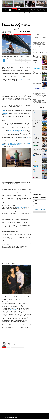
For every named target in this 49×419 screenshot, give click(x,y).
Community (35, 158)
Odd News (21, 12)
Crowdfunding (11, 34)
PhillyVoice (8, 10)
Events (37, 9)
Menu (3, 10)
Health (25, 9)
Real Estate (35, 121)
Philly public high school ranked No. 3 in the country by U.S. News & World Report (39, 40)
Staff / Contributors (35, 414)
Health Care (35, 174)
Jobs (34, 76)
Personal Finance (36, 142)
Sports (43, 9)
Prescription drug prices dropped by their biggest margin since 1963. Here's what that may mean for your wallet (40, 103)
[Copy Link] (30, 32)
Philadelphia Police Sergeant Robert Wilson (13, 143)
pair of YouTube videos (20, 207)
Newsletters (36, 12)
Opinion (13, 12)
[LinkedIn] (23, 32)
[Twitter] (22, 32)
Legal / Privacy (28, 414)
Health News (35, 164)
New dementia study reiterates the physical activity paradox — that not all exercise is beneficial (39, 44)
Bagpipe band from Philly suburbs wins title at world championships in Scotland (39, 42)
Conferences (35, 153)
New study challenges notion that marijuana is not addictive (38, 101)
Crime (17, 12)
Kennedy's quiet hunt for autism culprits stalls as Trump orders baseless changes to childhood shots (39, 38)
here (23, 137)
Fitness (34, 110)
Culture (31, 10)
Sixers (34, 82)
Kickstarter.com (5, 113)
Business (30, 12)
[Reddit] (25, 32)
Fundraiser (35, 137)
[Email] (29, 32)
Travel (34, 126)
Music (34, 71)
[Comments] (27, 32)
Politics (9, 12)
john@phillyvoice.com (11, 345)
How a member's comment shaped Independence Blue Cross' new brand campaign (38, 99)
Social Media (5, 34)
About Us (3, 414)
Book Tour (35, 115)
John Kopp (9, 31)
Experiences (35, 60)
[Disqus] (16, 375)
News (19, 10)
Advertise (11, 414)
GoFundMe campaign (13, 309)
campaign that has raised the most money (16, 130)
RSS (41, 414)
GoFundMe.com (22, 79)
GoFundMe (4, 110)
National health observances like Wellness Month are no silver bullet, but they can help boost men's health (40, 96)
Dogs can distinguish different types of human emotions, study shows (39, 91)
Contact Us (19, 414)
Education (26, 12)
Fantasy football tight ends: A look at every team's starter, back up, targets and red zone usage (40, 48)
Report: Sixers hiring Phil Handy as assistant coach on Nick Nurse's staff (38, 46)
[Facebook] (20, 32)
